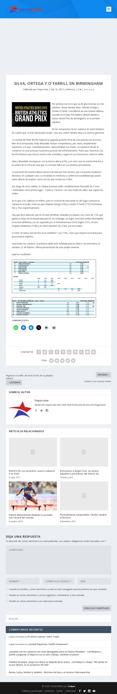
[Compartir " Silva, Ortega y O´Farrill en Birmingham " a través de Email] (87, 352)
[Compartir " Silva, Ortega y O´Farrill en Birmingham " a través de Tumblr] (57, 352)
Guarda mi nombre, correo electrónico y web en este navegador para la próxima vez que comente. (58, 589)
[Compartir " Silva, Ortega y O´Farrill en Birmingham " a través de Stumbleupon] (81, 352)
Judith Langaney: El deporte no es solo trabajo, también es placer (44, 654)
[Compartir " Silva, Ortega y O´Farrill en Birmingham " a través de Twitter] (45, 352)
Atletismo (70, 89)
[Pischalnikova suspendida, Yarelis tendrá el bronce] (84, 495)
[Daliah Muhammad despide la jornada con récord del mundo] (33, 495)
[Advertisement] (58, 41)
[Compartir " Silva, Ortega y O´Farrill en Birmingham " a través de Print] (93, 352)
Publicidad (70, 690)
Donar (59, 690)
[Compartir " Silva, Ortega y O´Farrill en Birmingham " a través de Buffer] (75, 352)
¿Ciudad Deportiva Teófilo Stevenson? (48, 644)
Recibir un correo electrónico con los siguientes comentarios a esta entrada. (47, 595)
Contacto (49, 690)
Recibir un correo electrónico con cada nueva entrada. (36, 601)
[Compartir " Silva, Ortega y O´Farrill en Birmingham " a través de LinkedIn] (69, 352)
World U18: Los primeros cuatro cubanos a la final (32, 472)
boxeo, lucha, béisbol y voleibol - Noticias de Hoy (35, 672)
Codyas (71, 686)
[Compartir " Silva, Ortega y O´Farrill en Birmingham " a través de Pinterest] (63, 352)
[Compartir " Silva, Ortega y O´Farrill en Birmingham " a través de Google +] (51, 352)
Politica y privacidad (32, 690)
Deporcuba (42, 89)
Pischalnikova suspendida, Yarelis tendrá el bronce (83, 516)
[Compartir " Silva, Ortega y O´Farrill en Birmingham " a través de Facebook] (39, 352)
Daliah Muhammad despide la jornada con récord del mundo (30, 516)
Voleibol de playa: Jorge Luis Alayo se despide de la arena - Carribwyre (46, 662)
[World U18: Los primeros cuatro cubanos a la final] (33, 452)
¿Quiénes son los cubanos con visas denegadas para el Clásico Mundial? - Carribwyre (54, 651)
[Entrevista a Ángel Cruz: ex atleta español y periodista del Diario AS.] (84, 452)
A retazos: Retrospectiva (77, 672)
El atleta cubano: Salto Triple (43, 636)
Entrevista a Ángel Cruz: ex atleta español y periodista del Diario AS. (79, 472)
